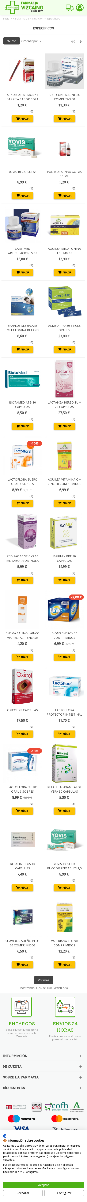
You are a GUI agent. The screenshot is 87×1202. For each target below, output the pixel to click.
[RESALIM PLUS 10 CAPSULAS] (22, 840)
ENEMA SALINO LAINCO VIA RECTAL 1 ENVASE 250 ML (22, 637)
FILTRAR (11, 40)
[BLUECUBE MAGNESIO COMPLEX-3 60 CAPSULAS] (64, 71)
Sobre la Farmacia (21, 1077)
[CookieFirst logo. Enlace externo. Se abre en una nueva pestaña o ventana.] (4, 1136)
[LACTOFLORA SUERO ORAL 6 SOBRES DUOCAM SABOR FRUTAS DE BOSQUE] (22, 763)
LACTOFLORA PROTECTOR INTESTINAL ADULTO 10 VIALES (64, 714)
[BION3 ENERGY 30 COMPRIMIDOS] (64, 609)
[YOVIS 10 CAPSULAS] (22, 148)
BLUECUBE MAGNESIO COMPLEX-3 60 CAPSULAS (64, 99)
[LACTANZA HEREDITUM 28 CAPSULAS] (64, 379)
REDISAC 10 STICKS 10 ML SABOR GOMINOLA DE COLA (22, 560)
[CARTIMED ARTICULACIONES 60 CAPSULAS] (22, 225)
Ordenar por (30, 41)
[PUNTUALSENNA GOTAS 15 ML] (64, 148)
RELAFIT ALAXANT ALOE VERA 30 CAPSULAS (64, 789)
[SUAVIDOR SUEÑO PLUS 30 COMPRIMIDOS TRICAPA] (22, 917)
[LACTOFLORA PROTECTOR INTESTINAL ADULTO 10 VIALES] (64, 686)
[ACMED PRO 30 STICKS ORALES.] (64, 302)
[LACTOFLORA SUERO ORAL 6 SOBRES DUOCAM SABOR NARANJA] (22, 455)
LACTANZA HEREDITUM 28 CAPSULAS (64, 404)
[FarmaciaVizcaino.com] (24, 7)
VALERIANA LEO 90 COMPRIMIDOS (64, 943)
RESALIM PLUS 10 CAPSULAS (22, 866)
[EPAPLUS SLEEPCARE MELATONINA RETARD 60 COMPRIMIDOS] (22, 302)
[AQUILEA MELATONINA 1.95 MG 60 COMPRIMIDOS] (64, 225)
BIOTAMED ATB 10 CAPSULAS (22, 404)
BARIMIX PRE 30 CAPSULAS (64, 558)
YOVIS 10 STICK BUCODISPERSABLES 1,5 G (64, 868)
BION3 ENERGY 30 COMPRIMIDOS (64, 635)
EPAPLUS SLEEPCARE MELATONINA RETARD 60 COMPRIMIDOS (23, 330)
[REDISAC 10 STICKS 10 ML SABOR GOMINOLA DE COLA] (22, 532)
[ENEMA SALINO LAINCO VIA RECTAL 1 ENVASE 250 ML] (22, 609)
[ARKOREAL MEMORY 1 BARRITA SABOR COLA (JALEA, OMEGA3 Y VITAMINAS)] (22, 71)
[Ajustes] (80, 7)
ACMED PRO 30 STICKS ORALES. (64, 328)
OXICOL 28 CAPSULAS (22, 710)
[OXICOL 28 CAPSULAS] (22, 686)
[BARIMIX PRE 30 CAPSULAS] (64, 532)
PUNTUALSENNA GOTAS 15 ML (64, 174)
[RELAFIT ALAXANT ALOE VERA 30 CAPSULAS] (64, 763)
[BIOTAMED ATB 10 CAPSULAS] (22, 379)
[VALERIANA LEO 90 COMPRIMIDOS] (64, 917)
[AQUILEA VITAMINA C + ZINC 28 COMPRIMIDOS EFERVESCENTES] (64, 455)
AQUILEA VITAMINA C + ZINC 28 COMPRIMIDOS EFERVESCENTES (64, 483)
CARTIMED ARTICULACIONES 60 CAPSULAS (22, 253)
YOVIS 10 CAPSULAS (22, 172)
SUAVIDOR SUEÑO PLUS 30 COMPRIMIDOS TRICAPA (22, 945)
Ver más (43, 980)
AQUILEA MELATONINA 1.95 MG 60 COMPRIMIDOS (64, 253)
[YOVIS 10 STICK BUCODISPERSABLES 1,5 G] (64, 840)
